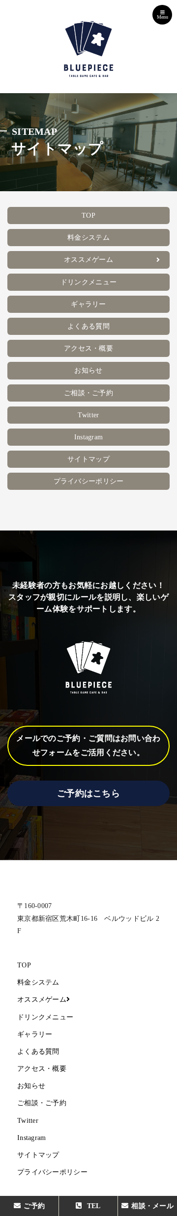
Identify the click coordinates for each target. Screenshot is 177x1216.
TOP (88, 215)
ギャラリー (88, 304)
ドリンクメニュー (88, 282)
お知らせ (88, 370)
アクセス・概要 (88, 348)
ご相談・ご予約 (88, 393)
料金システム (88, 237)
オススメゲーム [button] (88, 259)
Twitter (88, 415)
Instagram (88, 437)
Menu (162, 17)
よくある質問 (88, 326)
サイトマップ (88, 459)
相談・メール (150, 1206)
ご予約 (34, 1206)
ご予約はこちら (88, 793)
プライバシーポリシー (89, 481)
